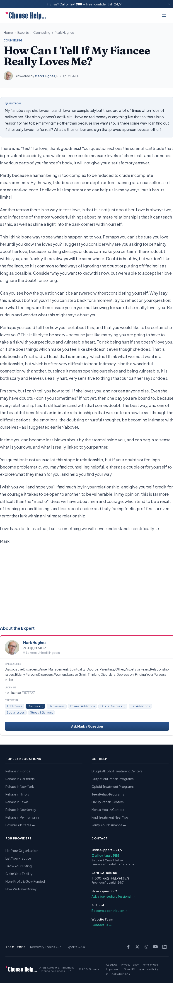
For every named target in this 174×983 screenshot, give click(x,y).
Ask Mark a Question (87, 726)
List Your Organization (21, 850)
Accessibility (150, 969)
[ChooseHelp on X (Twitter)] (137, 947)
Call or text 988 (105, 855)
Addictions (14, 706)
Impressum (113, 969)
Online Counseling (112, 706)
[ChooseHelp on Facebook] (128, 947)
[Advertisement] (87, 584)
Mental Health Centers (108, 810)
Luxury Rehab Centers (108, 802)
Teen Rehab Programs (108, 794)
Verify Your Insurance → (109, 825)
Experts (23, 32)
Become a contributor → (110, 910)
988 (79, 4)
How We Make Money (21, 889)
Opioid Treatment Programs (113, 786)
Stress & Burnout (41, 712)
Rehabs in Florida (17, 771)
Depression (57, 706)
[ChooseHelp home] (25, 15)
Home (8, 32)
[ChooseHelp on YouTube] (155, 947)
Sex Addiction (140, 706)
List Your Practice (18, 858)
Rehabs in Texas (17, 802)
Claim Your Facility (19, 874)
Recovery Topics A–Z (45, 947)
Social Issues (16, 712)
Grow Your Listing (18, 866)
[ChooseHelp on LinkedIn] (164, 947)
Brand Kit (129, 969)
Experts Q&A (75, 947)
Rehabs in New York (19, 786)
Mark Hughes (64, 32)
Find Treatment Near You (110, 817)
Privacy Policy (130, 964)
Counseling (41, 32)
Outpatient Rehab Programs (113, 779)
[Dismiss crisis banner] (169, 4)
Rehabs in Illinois (17, 794)
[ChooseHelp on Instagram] (146, 947)
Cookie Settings (119, 973)
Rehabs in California (20, 779)
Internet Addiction (82, 706)
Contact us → (102, 925)
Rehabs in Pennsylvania (22, 817)
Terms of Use (150, 964)
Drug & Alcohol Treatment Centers (117, 771)
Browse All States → (20, 825)
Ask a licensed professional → (113, 896)
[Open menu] (164, 15)
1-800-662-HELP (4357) (110, 878)
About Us (111, 964)
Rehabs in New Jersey (20, 810)
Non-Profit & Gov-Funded (25, 881)
